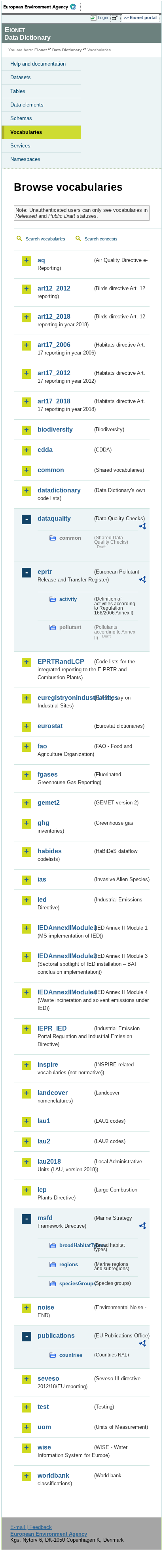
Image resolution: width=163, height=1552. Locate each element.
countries (70, 1355)
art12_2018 (54, 316)
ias (42, 879)
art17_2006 (54, 344)
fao (42, 746)
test (43, 1406)
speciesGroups (76, 1284)
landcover (53, 1092)
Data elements (27, 105)
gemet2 (49, 802)
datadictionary (59, 490)
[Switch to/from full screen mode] (116, 18)
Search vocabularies (45, 238)
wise (44, 1447)
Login (103, 17)
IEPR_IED (52, 1028)
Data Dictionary (67, 50)
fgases (48, 774)
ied (42, 899)
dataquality (54, 518)
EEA (42, 7)
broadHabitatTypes (76, 1245)
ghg (43, 823)
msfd (45, 1218)
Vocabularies (26, 132)
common (51, 470)
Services (20, 146)
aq (41, 260)
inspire (48, 1064)
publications (56, 1335)
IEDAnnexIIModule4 (65, 992)
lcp (42, 1189)
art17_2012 (54, 373)
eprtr (45, 571)
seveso (48, 1378)
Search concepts (101, 238)
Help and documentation (38, 64)
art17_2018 (54, 401)
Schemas (21, 118)
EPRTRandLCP (61, 661)
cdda (45, 449)
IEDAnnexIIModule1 (65, 927)
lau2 (44, 1141)
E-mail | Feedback (31, 1527)
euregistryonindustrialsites (65, 697)
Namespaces (25, 159)
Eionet (40, 50)
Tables (17, 91)
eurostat (50, 726)
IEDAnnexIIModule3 (65, 956)
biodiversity (55, 429)
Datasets (20, 77)
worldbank (53, 1475)
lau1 (44, 1121)
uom (44, 1427)
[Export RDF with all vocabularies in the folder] (142, 527)
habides (50, 851)
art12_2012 (54, 288)
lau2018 (49, 1161)
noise (46, 1307)
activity (68, 599)
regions (68, 1264)
